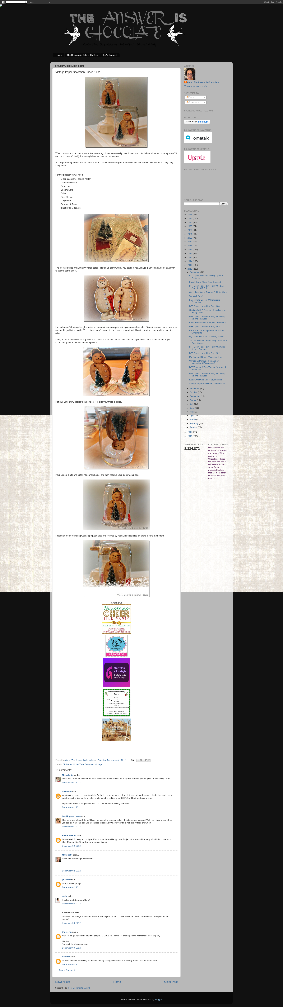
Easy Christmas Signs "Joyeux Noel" (206, 380)
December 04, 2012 (71, 964)
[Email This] (137, 760)
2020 (190, 238)
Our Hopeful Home (71, 816)
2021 (190, 234)
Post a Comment (67, 970)
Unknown (67, 791)
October (194, 392)
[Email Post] (132, 760)
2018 (190, 246)
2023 (190, 226)
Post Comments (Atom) (79, 988)
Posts (191, 97)
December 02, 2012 (71, 846)
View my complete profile (196, 86)
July (192, 404)
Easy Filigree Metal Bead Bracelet (205, 282)
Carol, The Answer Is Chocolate (203, 82)
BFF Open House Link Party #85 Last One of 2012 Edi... (206, 287)
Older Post (171, 981)
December (195, 272)
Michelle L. (67, 775)
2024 (190, 222)
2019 (190, 242)
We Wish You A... (197, 296)
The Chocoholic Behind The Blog (82, 55)
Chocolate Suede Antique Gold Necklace (208, 292)
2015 (190, 257)
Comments (193, 102)
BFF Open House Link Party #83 (204, 326)
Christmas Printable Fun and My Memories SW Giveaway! (204, 362)
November (195, 388)
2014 (190, 261)
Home (59, 55)
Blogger (158, 999)
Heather (66, 957)
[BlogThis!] (140, 760)
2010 (190, 436)
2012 (190, 269)
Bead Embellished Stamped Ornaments (207, 323)
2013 (190, 265)
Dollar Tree (78, 764)
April (192, 416)
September (195, 396)
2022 (190, 230)
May (192, 412)
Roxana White (69, 835)
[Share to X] (143, 760)
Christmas (67, 764)
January (194, 427)
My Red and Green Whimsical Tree (205, 357)
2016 (190, 253)
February (194, 423)
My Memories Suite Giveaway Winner (206, 337)
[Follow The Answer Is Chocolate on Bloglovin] (197, 123)
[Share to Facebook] (146, 760)
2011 (189, 432)
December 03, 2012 (71, 923)
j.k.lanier (66, 880)
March (193, 420)
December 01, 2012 (71, 782)
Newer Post (62, 981)
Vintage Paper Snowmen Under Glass (207, 384)
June (192, 408)
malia (64, 896)
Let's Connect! (110, 55)
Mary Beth (67, 855)
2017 (190, 249)
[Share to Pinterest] (149, 760)
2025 (190, 218)
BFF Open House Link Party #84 (204, 306)
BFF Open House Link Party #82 (204, 353)
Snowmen (89, 764)
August (193, 400)
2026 (190, 214)
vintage (98, 764)
